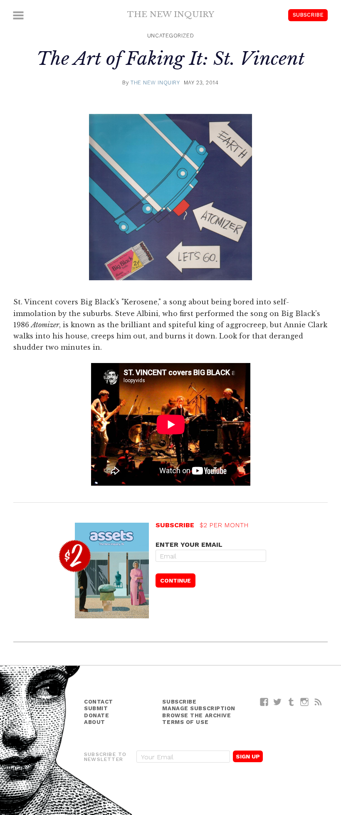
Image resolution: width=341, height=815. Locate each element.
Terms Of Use (185, 722)
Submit (96, 708)
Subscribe (308, 15)
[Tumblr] (291, 702)
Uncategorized (170, 35)
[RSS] (318, 702)
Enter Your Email (189, 544)
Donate (96, 715)
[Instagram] (304, 702)
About (94, 722)
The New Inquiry (170, 14)
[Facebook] (264, 702)
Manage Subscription (198, 708)
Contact (98, 702)
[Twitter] (277, 702)
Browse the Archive (196, 715)
